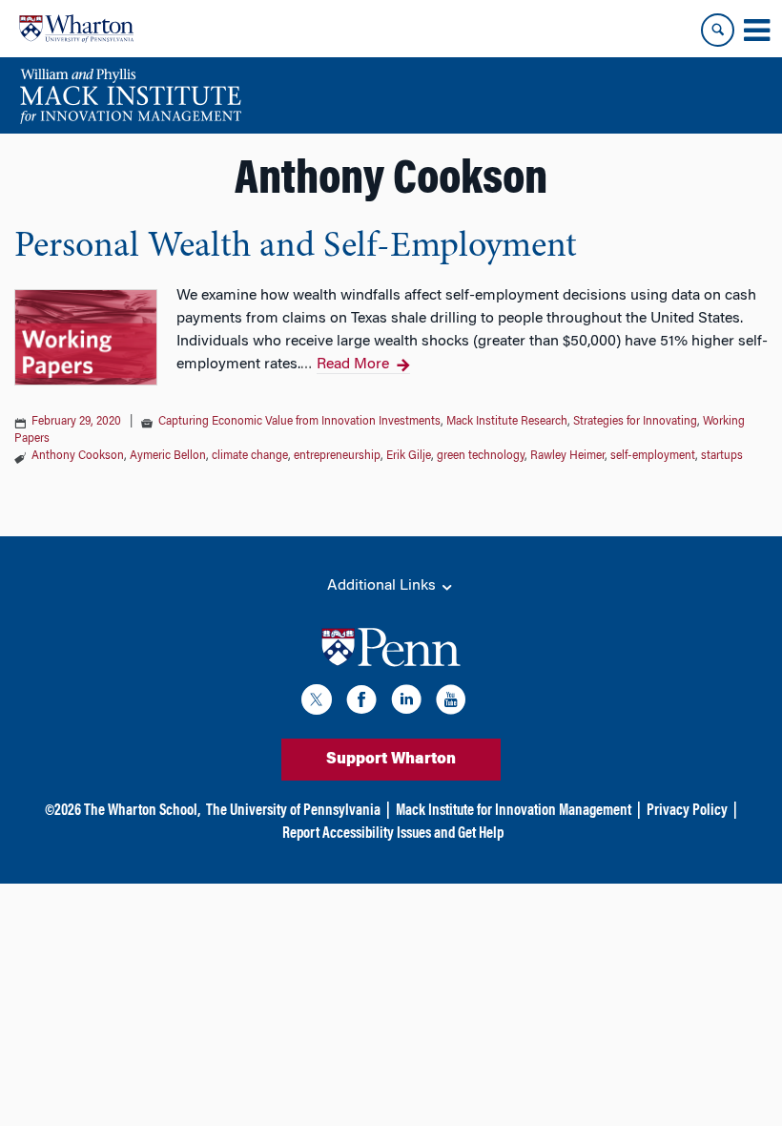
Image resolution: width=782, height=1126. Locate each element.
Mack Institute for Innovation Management (513, 811)
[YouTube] (451, 702)
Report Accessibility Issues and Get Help (393, 834)
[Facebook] (361, 702)
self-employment (652, 456)
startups (722, 456)
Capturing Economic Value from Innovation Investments (299, 421)
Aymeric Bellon (168, 456)
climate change (250, 456)
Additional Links (383, 586)
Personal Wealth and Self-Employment (295, 247)
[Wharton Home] (76, 28)
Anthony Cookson (77, 456)
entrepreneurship (337, 456)
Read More (353, 364)
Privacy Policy (687, 811)
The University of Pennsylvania (293, 811)
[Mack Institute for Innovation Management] (130, 95)
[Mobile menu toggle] (756, 31)
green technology (481, 456)
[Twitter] (316, 702)
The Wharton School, (142, 811)
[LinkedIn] (406, 702)
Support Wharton (391, 759)
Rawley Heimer (567, 456)
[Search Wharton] (717, 30)
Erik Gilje (408, 456)
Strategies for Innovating (635, 421)
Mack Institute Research (506, 421)
